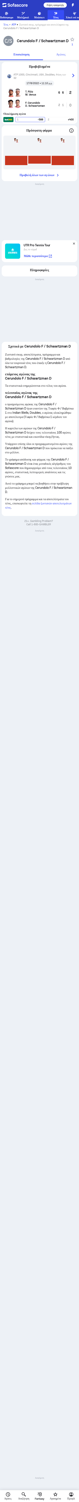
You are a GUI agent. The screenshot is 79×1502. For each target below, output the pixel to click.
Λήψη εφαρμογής (55, 5)
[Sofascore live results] (18, 5)
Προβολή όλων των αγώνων (37, 175)
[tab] (21, 54)
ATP (14, 24)
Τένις (5, 24)
